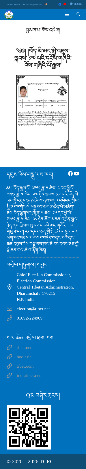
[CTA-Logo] (8, 14)
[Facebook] (59, 4)
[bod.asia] (12, 356)
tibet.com (25, 366)
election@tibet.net (33, 308)
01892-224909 (30, 318)
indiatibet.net (29, 375)
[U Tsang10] (43, 111)
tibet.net (24, 347)
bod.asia (24, 356)
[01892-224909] (12, 318)
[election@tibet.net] (12, 308)
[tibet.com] (12, 366)
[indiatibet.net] (12, 375)
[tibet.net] (12, 347)
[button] (67, 14)
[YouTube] (65, 4)
